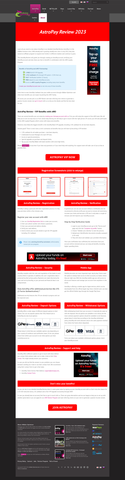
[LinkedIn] (71, 467)
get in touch (38, 101)
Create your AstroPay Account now (29, 86)
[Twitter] (65, 467)
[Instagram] (81, 467)
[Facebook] (61, 467)
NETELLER (53, 9)
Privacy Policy (22, 461)
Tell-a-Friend (53, 461)
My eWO (74, 2)
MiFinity (81, 9)
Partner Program (43, 461)
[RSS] (58, 467)
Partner (90, 9)
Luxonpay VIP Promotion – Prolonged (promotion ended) (75, 450)
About (43, 17)
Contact (29, 461)
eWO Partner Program (51, 398)
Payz (62, 9)
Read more (68, 432)
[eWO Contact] (78, 467)
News (99, 9)
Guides (34, 17)
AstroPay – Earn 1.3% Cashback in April (75, 425)
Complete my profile (90, 228)
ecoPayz (49, 426)
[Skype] (68, 467)
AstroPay (35, 9)
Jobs (35, 461)
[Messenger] (84, 467)
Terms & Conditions (22, 468)
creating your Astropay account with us (57, 116)
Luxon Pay (71, 9)
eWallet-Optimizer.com (34, 467)
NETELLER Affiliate (27, 451)
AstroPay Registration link (35, 221)
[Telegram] (87, 467)
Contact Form (31, 373)
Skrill (44, 9)
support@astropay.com (52, 371)
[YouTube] (74, 467)
